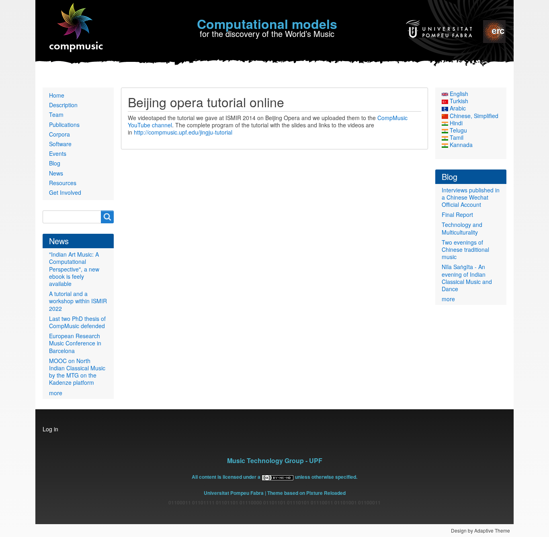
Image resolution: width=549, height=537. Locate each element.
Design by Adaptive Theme (480, 530)
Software (60, 144)
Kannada (460, 145)
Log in (50, 429)
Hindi (455, 123)
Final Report (457, 214)
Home (56, 95)
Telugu (457, 130)
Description (63, 105)
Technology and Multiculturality (462, 228)
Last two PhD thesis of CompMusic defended (77, 322)
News (56, 173)
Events (57, 153)
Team (56, 114)
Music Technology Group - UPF (274, 460)
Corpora (59, 134)
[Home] (77, 28)
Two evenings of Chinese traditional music (465, 249)
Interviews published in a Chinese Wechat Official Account (471, 197)
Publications (64, 124)
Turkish (458, 101)
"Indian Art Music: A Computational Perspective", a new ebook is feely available (74, 269)
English (458, 94)
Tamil (455, 137)
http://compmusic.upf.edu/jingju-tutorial (183, 132)
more (55, 393)
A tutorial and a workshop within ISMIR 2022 (78, 301)
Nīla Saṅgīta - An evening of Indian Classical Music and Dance (467, 278)
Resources (62, 183)
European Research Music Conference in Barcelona (75, 343)
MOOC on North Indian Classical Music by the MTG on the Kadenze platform (77, 372)
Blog (54, 163)
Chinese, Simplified (473, 116)
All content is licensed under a (227, 476)
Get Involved (65, 192)
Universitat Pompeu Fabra (234, 492)
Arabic (457, 108)
